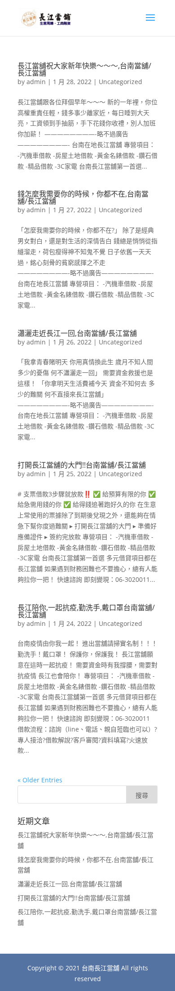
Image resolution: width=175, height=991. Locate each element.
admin (36, 81)
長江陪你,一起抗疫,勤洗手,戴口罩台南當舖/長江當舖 (86, 611)
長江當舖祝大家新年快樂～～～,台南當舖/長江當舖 (84, 69)
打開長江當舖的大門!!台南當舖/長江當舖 (82, 465)
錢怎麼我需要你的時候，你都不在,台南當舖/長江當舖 (83, 197)
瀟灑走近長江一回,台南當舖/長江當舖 (77, 333)
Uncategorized (120, 81)
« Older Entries (40, 780)
